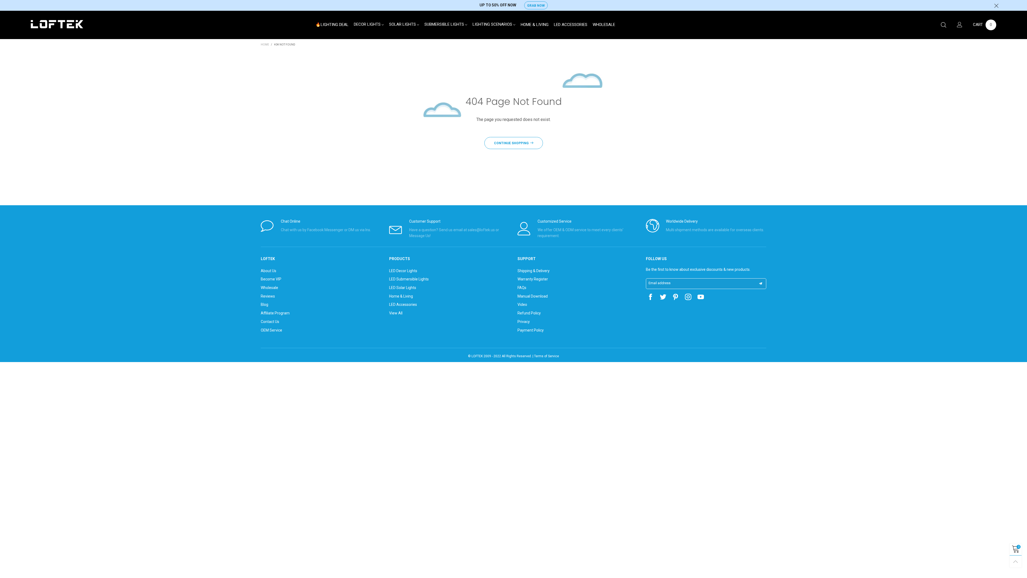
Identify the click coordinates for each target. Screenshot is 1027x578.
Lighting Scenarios (493, 24)
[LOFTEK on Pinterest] (675, 297)
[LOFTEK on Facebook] (650, 297)
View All (396, 313)
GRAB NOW (536, 5)
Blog (264, 304)
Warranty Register (533, 279)
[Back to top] (1016, 562)
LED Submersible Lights (409, 279)
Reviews (268, 296)
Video (522, 304)
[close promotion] (996, 5)
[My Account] (959, 25)
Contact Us (270, 322)
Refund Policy (529, 313)
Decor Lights (368, 24)
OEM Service (271, 330)
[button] (760, 283)
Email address (659, 283)
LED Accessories (570, 24)
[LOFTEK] (57, 24)
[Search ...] (944, 25)
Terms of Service (546, 356)
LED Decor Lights (403, 271)
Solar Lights (403, 24)
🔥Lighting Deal (332, 24)
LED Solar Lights (402, 288)
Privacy (524, 322)
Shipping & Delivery (534, 271)
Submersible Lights (444, 24)
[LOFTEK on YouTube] (700, 297)
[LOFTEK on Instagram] (688, 297)
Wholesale (604, 24)
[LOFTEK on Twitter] (663, 297)
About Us (268, 271)
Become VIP (271, 279)
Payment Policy (531, 330)
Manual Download (533, 296)
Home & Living (535, 24)
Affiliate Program (275, 313)
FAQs (522, 288)
